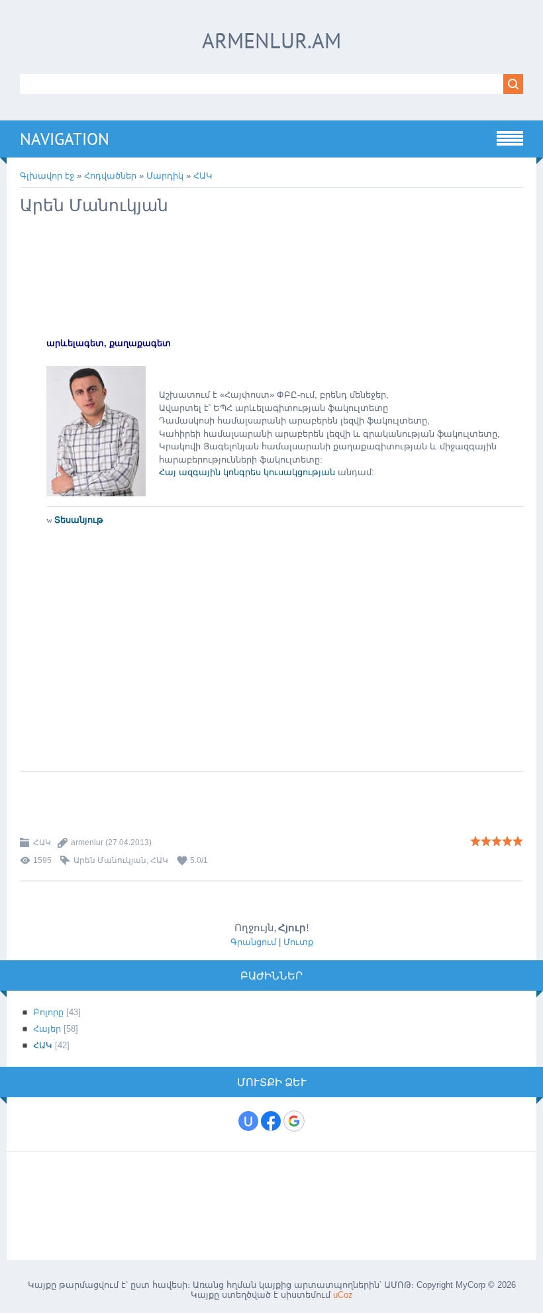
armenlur (87, 842)
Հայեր (47, 1029)
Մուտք (298, 942)
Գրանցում (253, 942)
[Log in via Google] (294, 1121)
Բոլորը (48, 1012)
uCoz (343, 1295)
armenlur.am (271, 40)
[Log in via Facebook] (271, 1121)
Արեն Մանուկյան (110, 860)
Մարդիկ (164, 176)
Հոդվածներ (110, 176)
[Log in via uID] (248, 1121)
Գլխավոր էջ (47, 176)
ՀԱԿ (203, 176)
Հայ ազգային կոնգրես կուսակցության (248, 472)
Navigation (64, 139)
